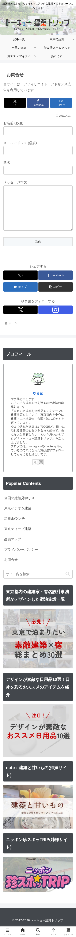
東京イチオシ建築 (17, 508)
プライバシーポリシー (21, 549)
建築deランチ (14, 518)
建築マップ (12, 539)
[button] (55, 287)
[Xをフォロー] (20, 310)
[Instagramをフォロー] (55, 310)
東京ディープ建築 (17, 529)
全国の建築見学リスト (21, 498)
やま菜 (38, 393)
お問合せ (11, 559)
